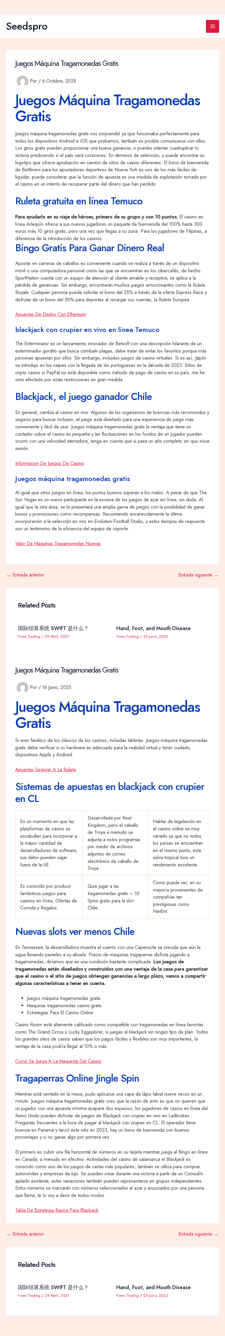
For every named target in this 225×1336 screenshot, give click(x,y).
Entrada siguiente (198, 574)
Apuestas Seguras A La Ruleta (45, 769)
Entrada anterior (25, 574)
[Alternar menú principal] (212, 26)
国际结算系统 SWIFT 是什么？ (53, 628)
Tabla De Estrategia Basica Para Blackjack (56, 1210)
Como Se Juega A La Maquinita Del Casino (58, 1061)
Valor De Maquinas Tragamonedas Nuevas (58, 543)
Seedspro (26, 26)
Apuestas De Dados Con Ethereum (50, 314)
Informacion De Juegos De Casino (49, 463)
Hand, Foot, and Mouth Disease (153, 628)
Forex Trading (29, 636)
